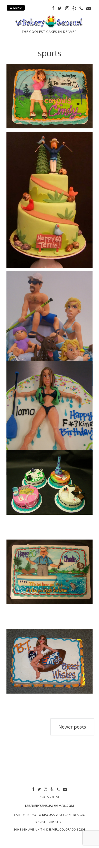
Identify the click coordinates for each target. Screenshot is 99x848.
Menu (17, 8)
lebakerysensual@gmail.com (49, 805)
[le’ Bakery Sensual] (49, 26)
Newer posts (72, 727)
